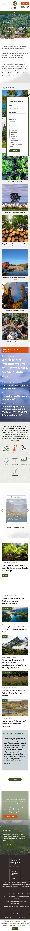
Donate (15, 12)
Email (10, 105)
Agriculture (14, 130)
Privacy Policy (9, 917)
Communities (14, 136)
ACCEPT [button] (15, 928)
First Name (12, 112)
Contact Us (21, 917)
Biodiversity (14, 132)
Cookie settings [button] (21, 925)
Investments (14, 140)
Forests (13, 138)
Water (12, 142)
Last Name (12, 119)
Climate (13, 134)
